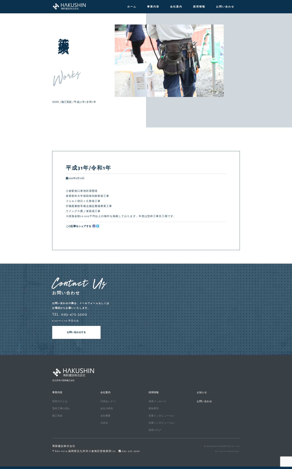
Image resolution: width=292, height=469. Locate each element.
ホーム (131, 6)
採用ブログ (155, 430)
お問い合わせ (225, 6)
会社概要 (105, 415)
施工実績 (66, 102)
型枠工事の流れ (61, 408)
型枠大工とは (59, 401)
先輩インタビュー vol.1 (161, 415)
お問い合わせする (76, 332)
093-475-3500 (130, 451)
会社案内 (176, 6)
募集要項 (154, 408)
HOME (55, 102)
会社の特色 (106, 408)
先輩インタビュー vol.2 (161, 423)
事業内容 (153, 6)
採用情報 (199, 6)
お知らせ (202, 392)
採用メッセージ (157, 401)
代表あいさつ (108, 401)
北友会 (104, 423)
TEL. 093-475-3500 (69, 314)
